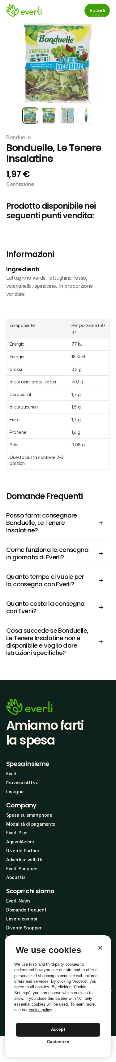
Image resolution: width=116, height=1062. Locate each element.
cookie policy (40, 1009)
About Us (16, 877)
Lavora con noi (21, 918)
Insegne (15, 792)
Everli (11, 773)
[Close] (100, 948)
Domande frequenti (26, 909)
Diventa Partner (22, 850)
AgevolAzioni (20, 841)
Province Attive (22, 783)
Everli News (18, 900)
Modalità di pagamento (30, 824)
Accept (58, 1029)
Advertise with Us (24, 859)
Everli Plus (17, 832)
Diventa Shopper (23, 927)
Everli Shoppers (22, 868)
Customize (58, 1041)
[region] (58, 996)
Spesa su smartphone (29, 815)
